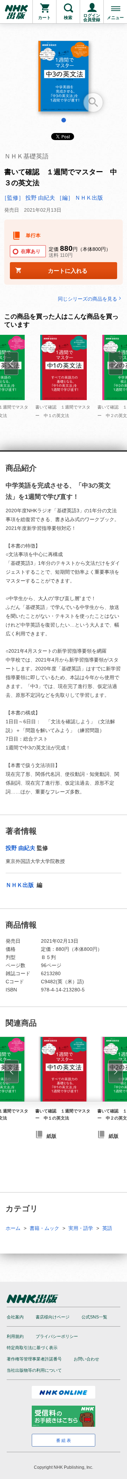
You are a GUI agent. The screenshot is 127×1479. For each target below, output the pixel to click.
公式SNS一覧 (94, 1317)
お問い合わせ (86, 1359)
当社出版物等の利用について (34, 1370)
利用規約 (15, 1336)
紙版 (51, 1136)
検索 (68, 17)
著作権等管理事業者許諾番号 (34, 1359)
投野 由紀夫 (20, 848)
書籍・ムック (44, 1228)
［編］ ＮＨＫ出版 (79, 198)
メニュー (115, 17)
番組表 (64, 1440)
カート (44, 17)
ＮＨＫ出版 (20, 885)
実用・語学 (80, 1228)
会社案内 (15, 1317)
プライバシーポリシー (57, 1336)
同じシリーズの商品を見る (87, 298)
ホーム (13, 1228)
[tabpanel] (63, 79)
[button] (11, 1071)
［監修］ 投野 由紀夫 (28, 198)
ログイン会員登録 (91, 17)
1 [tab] (63, 120)
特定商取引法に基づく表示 (32, 1347)
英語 (107, 1228)
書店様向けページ (52, 1317)
